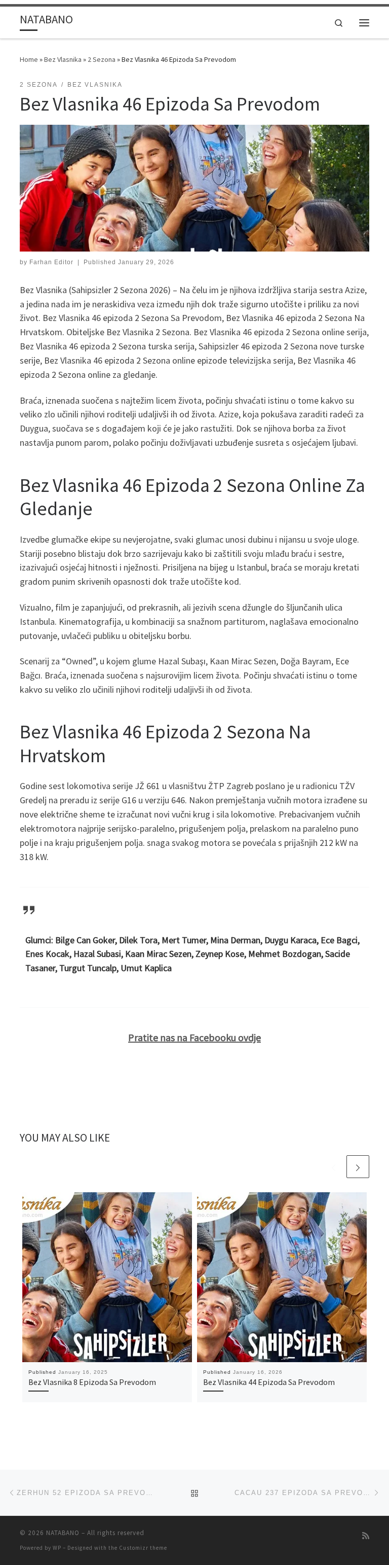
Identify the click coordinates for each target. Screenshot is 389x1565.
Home (29, 59)
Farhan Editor (51, 262)
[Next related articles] (357, 1166)
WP (57, 1547)
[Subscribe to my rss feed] (365, 1536)
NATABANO (63, 1532)
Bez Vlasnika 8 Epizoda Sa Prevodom (92, 1382)
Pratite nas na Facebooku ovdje (194, 1037)
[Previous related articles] (333, 1166)
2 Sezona (101, 59)
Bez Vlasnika (63, 59)
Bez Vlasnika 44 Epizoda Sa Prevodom (269, 1382)
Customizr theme (143, 1547)
